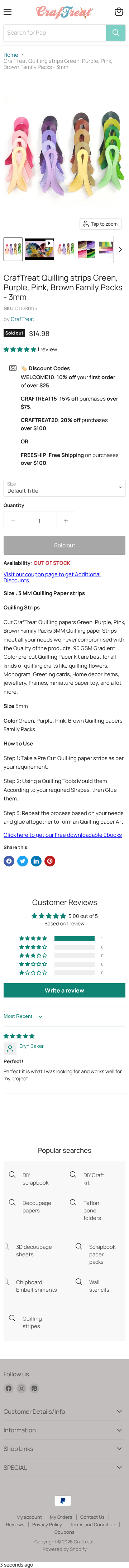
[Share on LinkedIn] (36, 861)
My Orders (61, 1517)
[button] (20, 349)
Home (11, 55)
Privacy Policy (47, 1524)
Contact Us (92, 1517)
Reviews (15, 1524)
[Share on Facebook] (9, 861)
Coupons (64, 1532)
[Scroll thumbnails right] (119, 249)
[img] (19, 1035)
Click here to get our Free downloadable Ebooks (63, 835)
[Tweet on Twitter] (22, 861)
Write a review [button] (64, 990)
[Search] (115, 33)
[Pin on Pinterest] (49, 861)
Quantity (14, 505)
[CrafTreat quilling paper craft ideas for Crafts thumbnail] (66, 249)
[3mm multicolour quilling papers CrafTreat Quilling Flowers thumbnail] (107, 249)
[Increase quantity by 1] (66, 521)
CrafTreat (22, 319)
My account (29, 1517)
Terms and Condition (92, 1524)
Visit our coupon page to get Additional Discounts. (52, 577)
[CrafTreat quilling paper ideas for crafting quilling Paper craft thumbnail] (86, 249)
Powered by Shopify (65, 1549)
